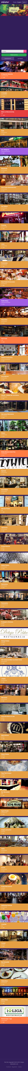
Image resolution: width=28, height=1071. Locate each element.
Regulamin (14, 1067)
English (19, 2)
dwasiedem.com (14, 1064)
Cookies (20, 1067)
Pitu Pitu (6, 1062)
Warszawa (5, 2)
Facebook (8, 1067)
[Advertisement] (14, 32)
